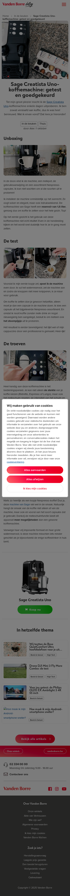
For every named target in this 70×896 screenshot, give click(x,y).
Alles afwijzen (34, 479)
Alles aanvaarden (35, 469)
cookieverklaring (15, 462)
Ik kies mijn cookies (35, 488)
